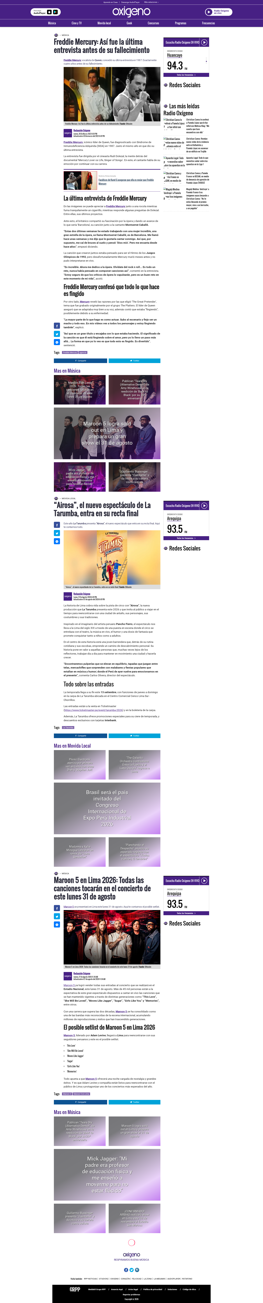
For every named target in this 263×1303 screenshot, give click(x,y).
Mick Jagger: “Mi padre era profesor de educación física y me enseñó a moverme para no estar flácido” (80, 476)
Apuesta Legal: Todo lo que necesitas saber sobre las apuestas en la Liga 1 (197, 161)
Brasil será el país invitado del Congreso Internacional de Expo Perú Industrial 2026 (107, 808)
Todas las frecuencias (185, 74)
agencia (82, 352)
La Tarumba (68, 727)
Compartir (82, 361)
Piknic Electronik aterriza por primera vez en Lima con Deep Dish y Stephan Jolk (80, 765)
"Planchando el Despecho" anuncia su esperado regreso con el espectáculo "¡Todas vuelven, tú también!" (134, 852)
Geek (129, 23)
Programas (180, 23)
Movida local (104, 23)
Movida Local (69, 498)
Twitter (136, 361)
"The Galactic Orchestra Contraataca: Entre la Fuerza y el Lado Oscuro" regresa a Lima (134, 764)
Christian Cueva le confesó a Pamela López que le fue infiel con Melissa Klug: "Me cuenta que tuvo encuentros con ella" (197, 126)
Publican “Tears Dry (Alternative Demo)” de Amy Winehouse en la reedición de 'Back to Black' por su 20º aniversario (134, 389)
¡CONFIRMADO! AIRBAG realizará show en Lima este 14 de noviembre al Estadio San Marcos (134, 1218)
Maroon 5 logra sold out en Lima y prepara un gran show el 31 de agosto (107, 433)
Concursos (153, 23)
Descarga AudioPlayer (130, 2)
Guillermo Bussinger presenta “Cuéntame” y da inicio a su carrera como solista (134, 477)
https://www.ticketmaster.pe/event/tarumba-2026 (94, 710)
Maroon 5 (69, 906)
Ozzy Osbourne (86, 1266)
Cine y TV (77, 23)
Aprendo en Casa (110, 2)
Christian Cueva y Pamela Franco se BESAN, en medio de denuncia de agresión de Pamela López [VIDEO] (197, 177)
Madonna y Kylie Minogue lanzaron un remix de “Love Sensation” (80, 852)
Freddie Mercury (115, 206)
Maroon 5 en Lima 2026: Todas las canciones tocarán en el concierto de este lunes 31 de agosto (79, 389)
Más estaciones (150, 2)
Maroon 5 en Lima (81, 1094)
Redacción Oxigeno (82, 130)
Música (52, 23)
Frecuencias (208, 23)
